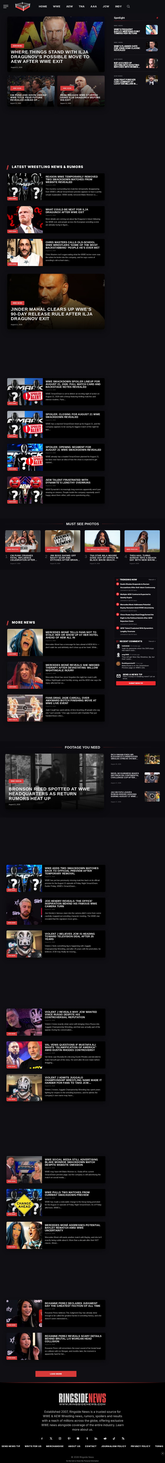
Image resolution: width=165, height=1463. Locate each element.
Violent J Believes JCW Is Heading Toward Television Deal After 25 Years (70, 937)
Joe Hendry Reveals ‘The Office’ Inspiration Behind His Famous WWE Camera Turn (71, 904)
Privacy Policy (140, 1446)
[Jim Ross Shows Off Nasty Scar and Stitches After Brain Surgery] (62, 541)
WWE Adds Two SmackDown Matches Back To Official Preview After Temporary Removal (71, 871)
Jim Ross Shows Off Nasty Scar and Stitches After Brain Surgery (64, 558)
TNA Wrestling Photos (97, 549)
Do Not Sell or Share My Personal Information (82, 1461)
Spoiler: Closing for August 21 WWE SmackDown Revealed (73, 415)
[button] (128, 6)
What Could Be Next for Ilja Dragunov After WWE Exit (67, 211)
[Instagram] (60, 1438)
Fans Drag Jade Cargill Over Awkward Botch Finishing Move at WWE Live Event (71, 701)
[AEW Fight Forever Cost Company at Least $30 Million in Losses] (152, 80)
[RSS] (123, 1438)
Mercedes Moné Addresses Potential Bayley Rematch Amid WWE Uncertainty (72, 1228)
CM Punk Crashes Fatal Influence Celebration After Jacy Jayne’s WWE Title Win (25, 558)
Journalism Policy (113, 1446)
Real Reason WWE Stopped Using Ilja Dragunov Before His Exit (80, 97)
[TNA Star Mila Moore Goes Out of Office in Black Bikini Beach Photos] (102, 541)
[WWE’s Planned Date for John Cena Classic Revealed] (152, 46)
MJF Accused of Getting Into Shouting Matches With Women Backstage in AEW (126, 65)
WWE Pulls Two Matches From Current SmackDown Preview (67, 1193)
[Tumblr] (87, 1438)
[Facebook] (42, 1438)
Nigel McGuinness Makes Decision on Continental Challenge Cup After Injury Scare (125, 775)
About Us (74, 1446)
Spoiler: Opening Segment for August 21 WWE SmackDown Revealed (73, 448)
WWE (56, 6)
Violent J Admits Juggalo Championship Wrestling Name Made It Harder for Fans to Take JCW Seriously (73, 1080)
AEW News (17, 46)
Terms (159, 1446)
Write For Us (33, 1446)
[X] (51, 1438)
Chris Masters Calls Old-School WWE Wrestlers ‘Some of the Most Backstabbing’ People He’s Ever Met (73, 245)
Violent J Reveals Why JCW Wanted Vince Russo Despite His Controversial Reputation (71, 1015)
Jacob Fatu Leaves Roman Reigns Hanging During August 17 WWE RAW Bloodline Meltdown (124, 794)
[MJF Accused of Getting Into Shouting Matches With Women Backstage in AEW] (152, 63)
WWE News (17, 88)
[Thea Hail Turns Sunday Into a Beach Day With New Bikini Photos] (142, 541)
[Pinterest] (69, 1438)
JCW (106, 6)
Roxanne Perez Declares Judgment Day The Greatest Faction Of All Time (72, 1304)
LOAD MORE (56, 1374)
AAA (93, 6)
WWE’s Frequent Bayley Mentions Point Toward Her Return (127, 31)
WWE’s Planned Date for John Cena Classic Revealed (127, 48)
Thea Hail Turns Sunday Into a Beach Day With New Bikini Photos (143, 558)
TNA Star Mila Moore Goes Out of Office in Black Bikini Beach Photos (104, 558)
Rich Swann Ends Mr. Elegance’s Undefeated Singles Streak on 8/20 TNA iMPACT (124, 757)
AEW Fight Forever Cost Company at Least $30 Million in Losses (125, 82)
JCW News (11, 955)
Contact (91, 1446)
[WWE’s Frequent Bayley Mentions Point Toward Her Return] (152, 29)
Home (43, 6)
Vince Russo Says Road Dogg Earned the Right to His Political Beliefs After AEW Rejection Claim (137, 618)
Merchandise (55, 1446)
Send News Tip (11, 1446)
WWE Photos (12, 549)
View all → (152, 579)
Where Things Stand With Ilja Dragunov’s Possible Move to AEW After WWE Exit (50, 57)
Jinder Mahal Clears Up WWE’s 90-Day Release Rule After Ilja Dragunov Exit (52, 314)
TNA (82, 6)
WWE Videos (13, 719)
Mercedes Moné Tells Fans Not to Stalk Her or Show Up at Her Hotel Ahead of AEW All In (72, 635)
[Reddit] (105, 1438)
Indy (118, 6)
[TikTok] (114, 1438)
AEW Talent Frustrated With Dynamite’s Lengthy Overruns (68, 481)
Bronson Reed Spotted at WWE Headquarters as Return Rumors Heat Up (49, 794)
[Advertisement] (56, 351)
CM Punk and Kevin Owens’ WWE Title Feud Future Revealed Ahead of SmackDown (28, 97)
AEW (69, 6)
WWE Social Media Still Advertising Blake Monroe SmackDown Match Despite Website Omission (71, 1162)
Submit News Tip (136, 683)
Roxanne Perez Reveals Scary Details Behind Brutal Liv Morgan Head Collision (73, 1339)
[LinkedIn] (96, 1438)
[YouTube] (78, 1438)
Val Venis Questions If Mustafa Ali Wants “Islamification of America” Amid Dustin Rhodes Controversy (70, 1047)
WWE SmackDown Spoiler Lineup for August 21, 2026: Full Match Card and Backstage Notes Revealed (73, 384)
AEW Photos (52, 549)
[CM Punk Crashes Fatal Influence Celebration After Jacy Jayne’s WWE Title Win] (23, 541)
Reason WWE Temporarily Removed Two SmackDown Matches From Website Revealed (72, 179)
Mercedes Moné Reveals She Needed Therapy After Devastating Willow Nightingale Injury (73, 668)
